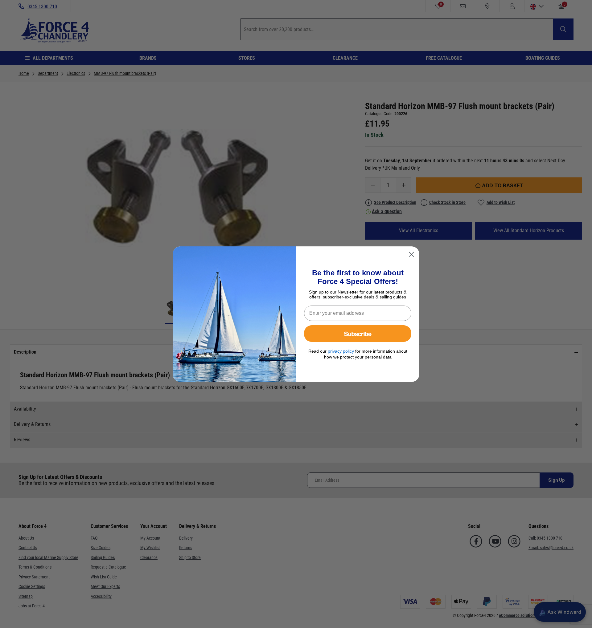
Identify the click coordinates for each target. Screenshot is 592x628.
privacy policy (341, 351)
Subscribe (358, 333)
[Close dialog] (411, 254)
